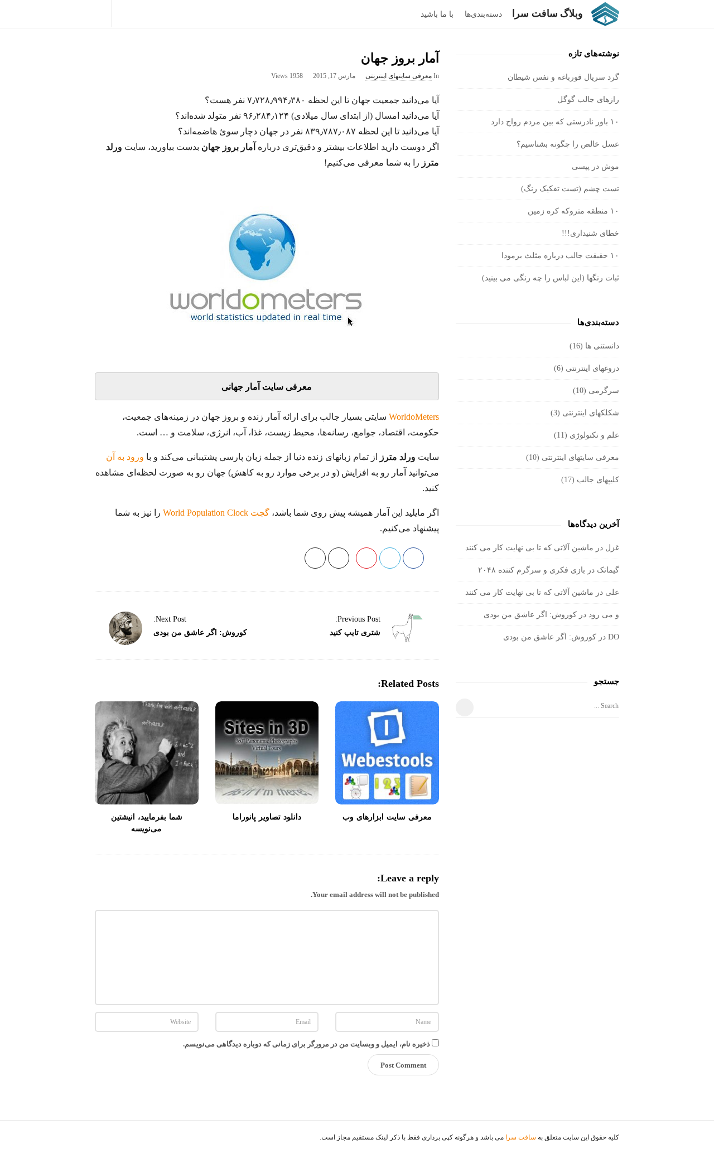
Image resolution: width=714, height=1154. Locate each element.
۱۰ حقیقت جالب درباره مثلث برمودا (560, 255)
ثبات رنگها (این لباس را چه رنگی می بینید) (550, 278)
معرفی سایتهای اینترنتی (398, 76)
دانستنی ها (602, 346)
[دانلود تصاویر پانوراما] (267, 753)
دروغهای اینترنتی (592, 368)
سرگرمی (603, 390)
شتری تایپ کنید (355, 632)
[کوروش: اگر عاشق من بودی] (125, 628)
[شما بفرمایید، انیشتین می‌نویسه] (147, 753)
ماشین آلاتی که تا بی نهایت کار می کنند (529, 548)
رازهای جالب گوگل (588, 99)
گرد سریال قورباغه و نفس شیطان (563, 77)
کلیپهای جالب (598, 480)
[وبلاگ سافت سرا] (602, 14)
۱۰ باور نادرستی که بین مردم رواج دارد (555, 122)
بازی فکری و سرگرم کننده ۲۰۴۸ (531, 570)
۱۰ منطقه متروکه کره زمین (573, 211)
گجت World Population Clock (216, 512)
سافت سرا (520, 1137)
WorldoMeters (414, 416)
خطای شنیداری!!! (590, 233)
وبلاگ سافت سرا (547, 13)
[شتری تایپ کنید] (408, 628)
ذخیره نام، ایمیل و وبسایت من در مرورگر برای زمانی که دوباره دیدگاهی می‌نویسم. (306, 1044)
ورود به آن (125, 457)
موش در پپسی (595, 166)
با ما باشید (437, 14)
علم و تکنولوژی (594, 435)
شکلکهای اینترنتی (590, 413)
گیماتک (608, 570)
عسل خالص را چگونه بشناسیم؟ (568, 144)
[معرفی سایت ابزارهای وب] (387, 753)
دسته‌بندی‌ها (483, 14)
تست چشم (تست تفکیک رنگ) (570, 189)
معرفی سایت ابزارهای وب (386, 817)
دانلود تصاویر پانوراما (267, 817)
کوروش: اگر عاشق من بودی (200, 632)
